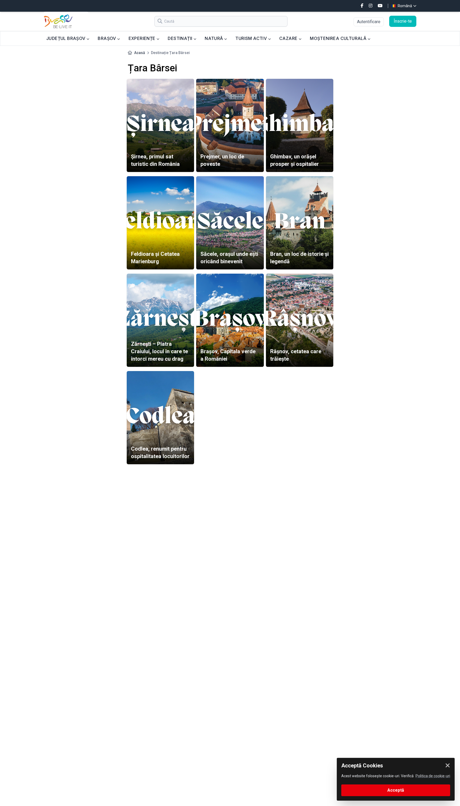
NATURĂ (214, 38)
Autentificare (368, 21)
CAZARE (289, 38)
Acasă (139, 53)
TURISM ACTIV (251, 38)
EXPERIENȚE (143, 38)
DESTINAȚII (180, 38)
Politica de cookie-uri (433, 776)
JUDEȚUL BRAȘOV (66, 38)
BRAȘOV (107, 38)
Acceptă (395, 790)
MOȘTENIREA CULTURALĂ (338, 38)
